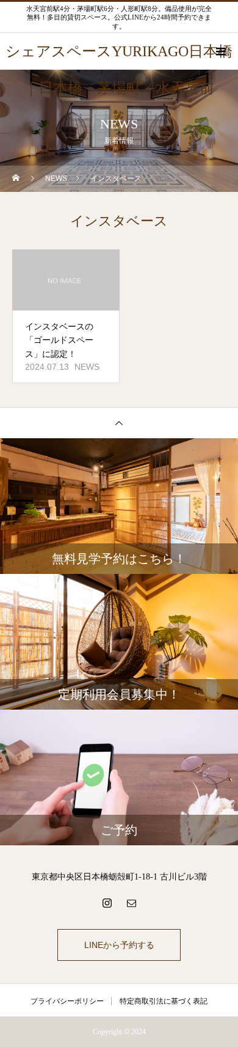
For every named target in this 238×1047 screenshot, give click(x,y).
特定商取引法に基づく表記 (163, 1001)
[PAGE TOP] (119, 422)
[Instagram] (107, 903)
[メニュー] (219, 51)
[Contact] (131, 903)
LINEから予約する (119, 945)
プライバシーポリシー (67, 1001)
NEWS (86, 367)
